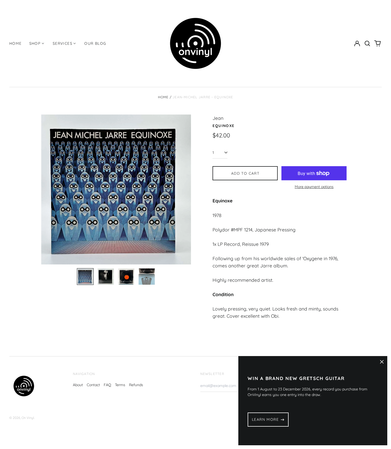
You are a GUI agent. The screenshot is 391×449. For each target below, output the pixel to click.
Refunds (136, 384)
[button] (367, 43)
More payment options (314, 186)
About (78, 384)
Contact (93, 384)
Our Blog (95, 43)
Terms (120, 384)
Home (15, 43)
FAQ (107, 384)
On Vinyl (28, 418)
